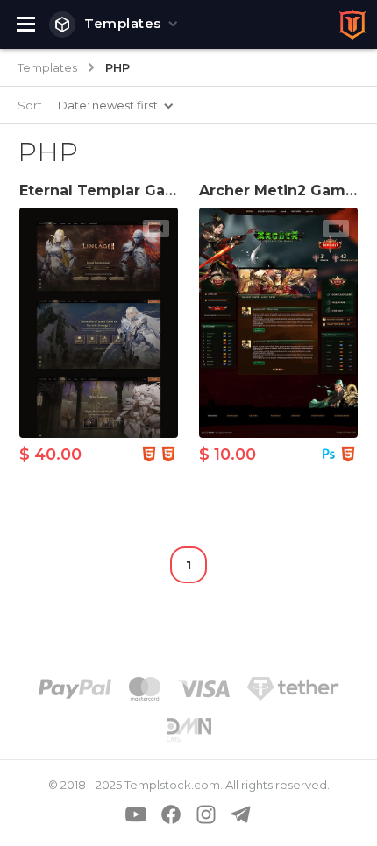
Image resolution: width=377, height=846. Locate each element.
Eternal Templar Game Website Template (176, 190)
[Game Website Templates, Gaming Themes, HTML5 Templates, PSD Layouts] (352, 24)
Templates (122, 23)
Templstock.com (172, 785)
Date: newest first (108, 105)
